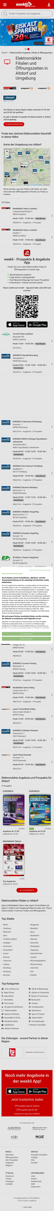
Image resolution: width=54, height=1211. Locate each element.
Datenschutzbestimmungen (40, 570)
